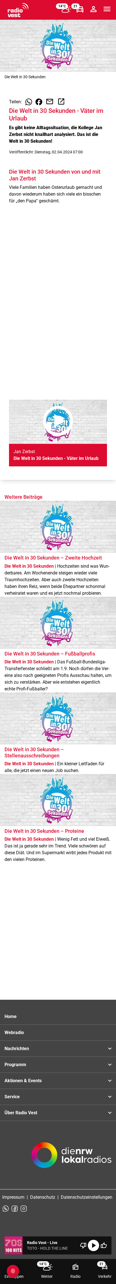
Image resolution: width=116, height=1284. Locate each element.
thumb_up (103, 1245)
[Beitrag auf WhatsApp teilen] (28, 102)
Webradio (14, 1032)
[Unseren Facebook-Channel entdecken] (14, 1208)
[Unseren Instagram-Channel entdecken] (23, 1208)
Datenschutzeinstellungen (86, 1197)
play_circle (93, 1245)
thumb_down (83, 1245)
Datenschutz (42, 1197)
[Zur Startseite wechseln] (18, 10)
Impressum (13, 1197)
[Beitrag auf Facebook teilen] (38, 102)
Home (11, 1016)
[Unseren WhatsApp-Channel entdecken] (5, 1208)
